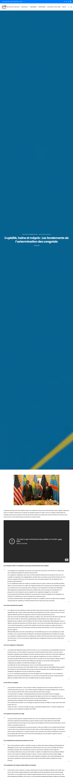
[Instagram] (68, 1)
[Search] (68, 7)
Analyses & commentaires (30, 234)
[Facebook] (66, 1)
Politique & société (45, 234)
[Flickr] (70, 1)
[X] (64, 1)
